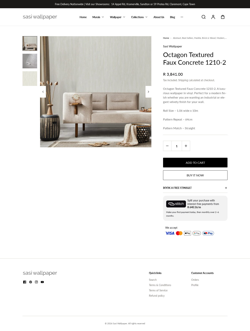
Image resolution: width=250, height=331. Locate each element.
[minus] (167, 146)
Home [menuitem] (83, 17)
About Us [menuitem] (159, 17)
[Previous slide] (43, 92)
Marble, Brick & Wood (205, 38)
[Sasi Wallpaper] (44, 273)
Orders (195, 279)
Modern (220, 38)
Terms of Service (158, 290)
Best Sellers (187, 38)
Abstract (177, 38)
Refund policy (157, 295)
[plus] (186, 146)
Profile (194, 285)
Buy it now (195, 175)
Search (153, 279)
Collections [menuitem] (137, 17)
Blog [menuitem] (172, 17)
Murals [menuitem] (96, 17)
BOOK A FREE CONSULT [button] (177, 187)
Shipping (183, 80)
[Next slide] (148, 92)
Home (166, 38)
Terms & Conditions (160, 285)
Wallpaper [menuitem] (115, 17)
